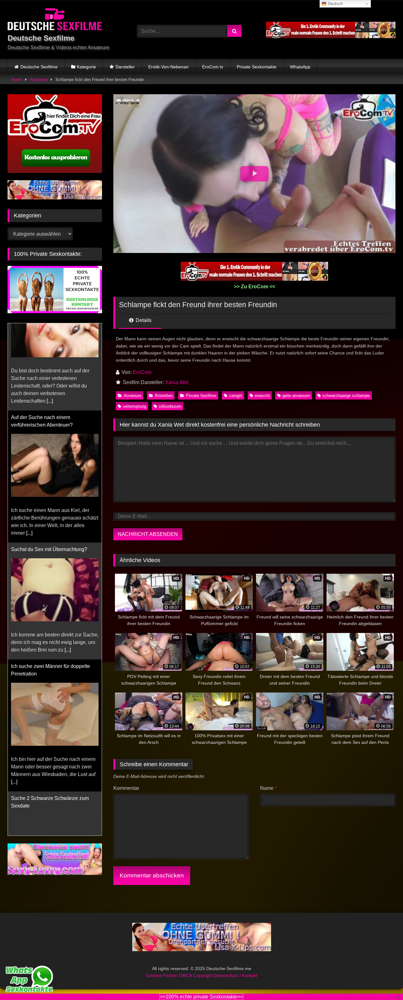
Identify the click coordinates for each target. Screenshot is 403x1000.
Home (16, 79)
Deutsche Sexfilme (39, 66)
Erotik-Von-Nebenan (168, 66)
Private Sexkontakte (256, 66)
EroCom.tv (212, 66)
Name (268, 788)
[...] (29, 445)
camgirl (235, 395)
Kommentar (126, 788)
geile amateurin (296, 395)
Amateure (39, 79)
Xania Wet (176, 382)
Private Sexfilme (201, 395)
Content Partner (162, 975)
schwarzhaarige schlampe (346, 395)
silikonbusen (170, 406)
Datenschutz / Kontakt (235, 975)
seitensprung (134, 406)
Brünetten (164, 395)
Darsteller (125, 66)
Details (142, 320)
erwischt (262, 395)
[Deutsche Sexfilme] (55, 20)
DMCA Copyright (196, 975)
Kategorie (86, 66)
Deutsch (334, 3)
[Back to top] (383, 981)
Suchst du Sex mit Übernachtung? (49, 462)
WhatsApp (300, 66)
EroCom (142, 372)
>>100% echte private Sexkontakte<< (201, 996)
